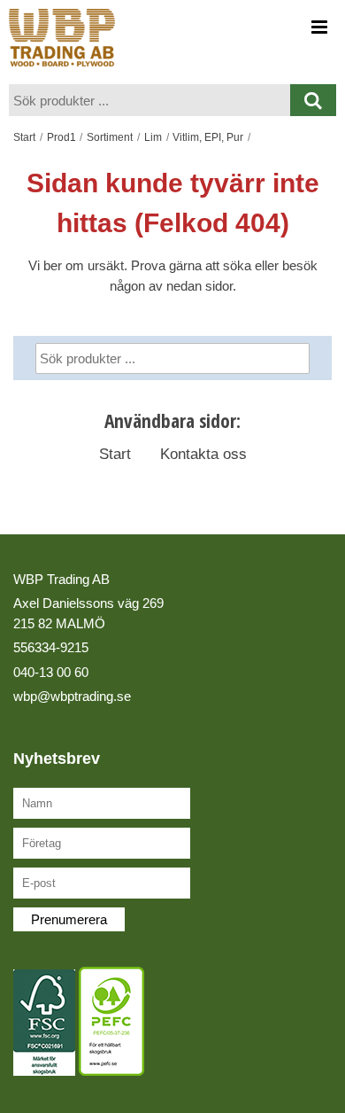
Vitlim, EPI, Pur (207, 137)
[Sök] (281, 361)
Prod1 (61, 137)
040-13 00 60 (50, 672)
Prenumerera (69, 919)
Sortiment (110, 137)
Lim (153, 137)
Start (24, 137)
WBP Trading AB (61, 579)
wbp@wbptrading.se (72, 696)
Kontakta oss (203, 454)
